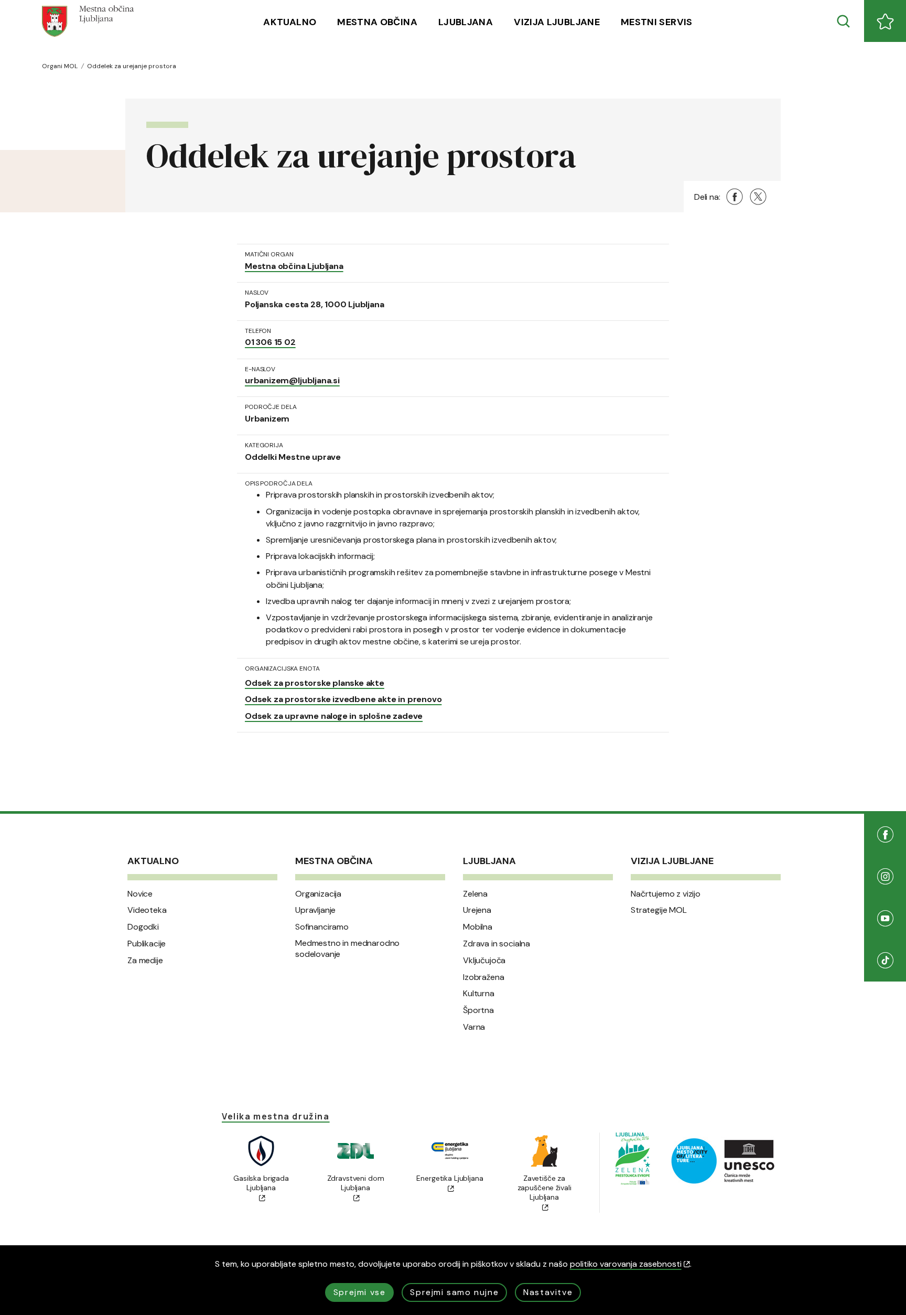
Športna (478, 1010)
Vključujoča (484, 960)
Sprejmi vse (359, 1292)
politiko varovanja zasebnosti (626, 1263)
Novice (140, 894)
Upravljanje (315, 910)
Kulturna (478, 993)
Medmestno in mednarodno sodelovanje (347, 949)
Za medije (145, 960)
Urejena (477, 910)
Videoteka (147, 910)
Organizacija (318, 894)
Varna (474, 1027)
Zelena (475, 894)
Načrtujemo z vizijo (665, 894)
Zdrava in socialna (496, 944)
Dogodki (143, 927)
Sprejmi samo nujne (454, 1292)
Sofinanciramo (322, 927)
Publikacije (146, 944)
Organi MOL (60, 66)
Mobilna (477, 927)
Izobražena (483, 977)
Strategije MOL (659, 910)
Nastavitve (548, 1292)
